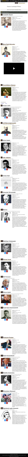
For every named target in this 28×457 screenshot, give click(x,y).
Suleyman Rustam (8, 337)
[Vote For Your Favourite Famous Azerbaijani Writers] (5, 27)
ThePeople (5, 0)
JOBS (25, 455)
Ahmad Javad (7, 259)
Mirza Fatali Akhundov (9, 44)
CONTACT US (20, 455)
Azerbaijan (2, 103)
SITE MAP (9, 455)
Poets (6, 103)
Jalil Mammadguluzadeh (9, 123)
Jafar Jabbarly (7, 157)
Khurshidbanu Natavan (9, 85)
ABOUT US (23, 455)
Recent (17, 454)
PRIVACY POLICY (16, 455)
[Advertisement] (14, 36)
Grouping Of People (13, 454)
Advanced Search (22, 3)
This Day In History (4, 455)
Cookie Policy (12, 455)
